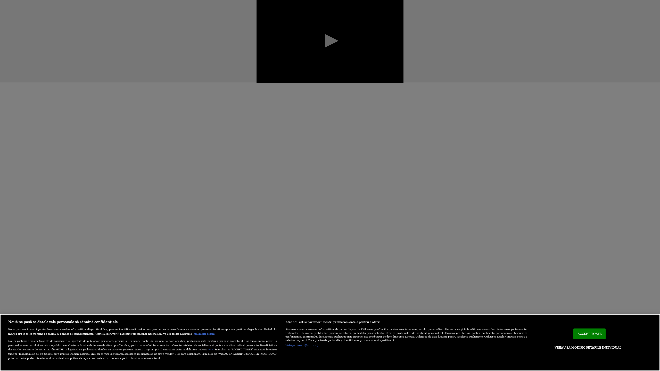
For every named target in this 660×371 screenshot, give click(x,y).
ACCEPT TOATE (590, 334)
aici (210, 349)
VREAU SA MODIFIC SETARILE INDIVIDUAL (588, 347)
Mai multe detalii (204, 333)
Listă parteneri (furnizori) (301, 345)
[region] (330, 342)
